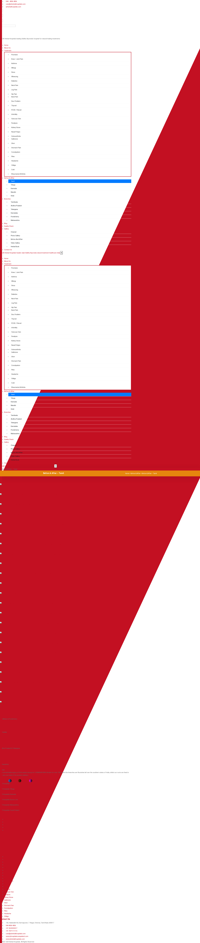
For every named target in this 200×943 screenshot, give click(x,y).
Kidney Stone (7, 587)
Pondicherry (15, 217)
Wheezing (6, 508)
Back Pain (5, 637)
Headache (5, 607)
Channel (13, 232)
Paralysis (5, 706)
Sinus (3, 528)
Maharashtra (15, 220)
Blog (5, 223)
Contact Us (8, 250)
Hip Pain (5, 597)
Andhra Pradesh (16, 206)
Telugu (13, 185)
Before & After (9, 178)
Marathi (13, 192)
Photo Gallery (15, 236)
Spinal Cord (6, 656)
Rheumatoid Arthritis (12, 686)
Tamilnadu (14, 202)
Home (6, 45)
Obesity (4, 696)
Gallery (6, 229)
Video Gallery (15, 243)
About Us (7, 48)
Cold (2, 627)
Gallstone (5, 676)
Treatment (7, 51)
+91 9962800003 (10, 727)
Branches (7, 199)
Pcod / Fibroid (8, 567)
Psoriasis (5, 488)
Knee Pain (5, 498)
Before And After (17, 239)
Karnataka (14, 213)
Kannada (14, 188)
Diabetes (5, 577)
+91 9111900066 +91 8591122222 (9, 758)
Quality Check (8, 226)
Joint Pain (5, 548)
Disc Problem (8, 617)
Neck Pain (5, 647)
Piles (3, 538)
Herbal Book (15, 247)
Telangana (14, 209)
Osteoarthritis (8, 666)
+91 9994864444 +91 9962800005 (10, 742)
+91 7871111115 (8, 714)
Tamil (12, 181)
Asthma (4, 558)
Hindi (12, 196)
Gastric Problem (9, 518)
